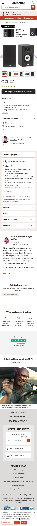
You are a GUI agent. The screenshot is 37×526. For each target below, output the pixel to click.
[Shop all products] (3, 2)
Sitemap (31, 495)
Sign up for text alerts (16, 448)
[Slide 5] (27, 74)
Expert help (13, 140)
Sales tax (5, 495)
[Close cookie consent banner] (34, 512)
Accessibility (23, 495)
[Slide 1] (4, 74)
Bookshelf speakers (11, 22)
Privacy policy (18, 470)
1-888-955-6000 (18, 143)
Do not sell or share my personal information (18, 481)
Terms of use (14, 495)
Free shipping (18, 18)
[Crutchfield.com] (19, 2)
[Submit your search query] (33, 7)
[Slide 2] (10, 74)
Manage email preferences (18, 489)
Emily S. (15, 242)
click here (22, 199)
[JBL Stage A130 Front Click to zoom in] (18, 56)
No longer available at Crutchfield (18, 92)
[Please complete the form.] (28, 440)
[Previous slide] (1, 56)
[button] (34, 388)
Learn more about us (17, 362)
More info (5, 113)
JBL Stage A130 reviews (10, 294)
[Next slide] (35, 56)
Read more (7, 191)
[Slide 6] (32, 74)
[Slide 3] (15, 74)
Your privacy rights (18, 474)
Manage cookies (18, 477)
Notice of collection (18, 485)
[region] (18, 388)
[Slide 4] (21, 74)
